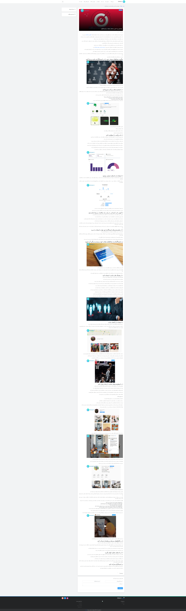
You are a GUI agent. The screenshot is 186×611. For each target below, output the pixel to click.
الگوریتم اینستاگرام (88, 34)
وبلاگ (121, 6)
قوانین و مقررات (79, 605)
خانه (123, 6)
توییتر (123, 604)
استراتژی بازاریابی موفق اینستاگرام (100, 47)
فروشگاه (112, 1)
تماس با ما (80, 1)
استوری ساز (107, 1)
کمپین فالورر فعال (86, 1)
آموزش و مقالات (92, 1)
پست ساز (102, 1)
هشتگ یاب (97, 1)
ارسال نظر (120, 588)
